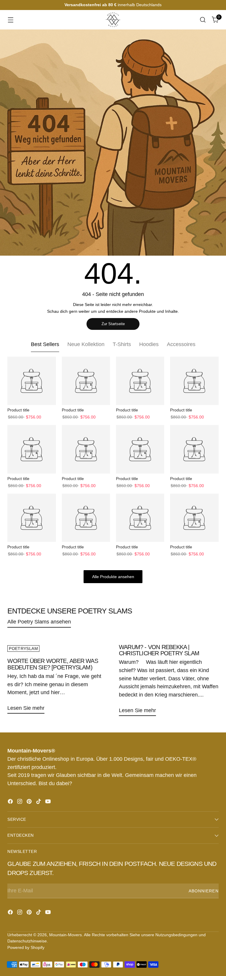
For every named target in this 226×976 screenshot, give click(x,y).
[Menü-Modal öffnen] (10, 20)
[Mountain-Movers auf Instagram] (20, 802)
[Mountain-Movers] (113, 19)
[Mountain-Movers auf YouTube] (48, 802)
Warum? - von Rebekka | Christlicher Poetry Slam (159, 650)
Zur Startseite (113, 324)
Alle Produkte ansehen (113, 577)
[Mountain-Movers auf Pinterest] (29, 802)
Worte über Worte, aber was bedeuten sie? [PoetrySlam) (52, 664)
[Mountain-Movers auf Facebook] (10, 802)
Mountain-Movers (65, 934)
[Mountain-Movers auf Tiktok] (39, 802)
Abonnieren (204, 891)
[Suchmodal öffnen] (203, 20)
